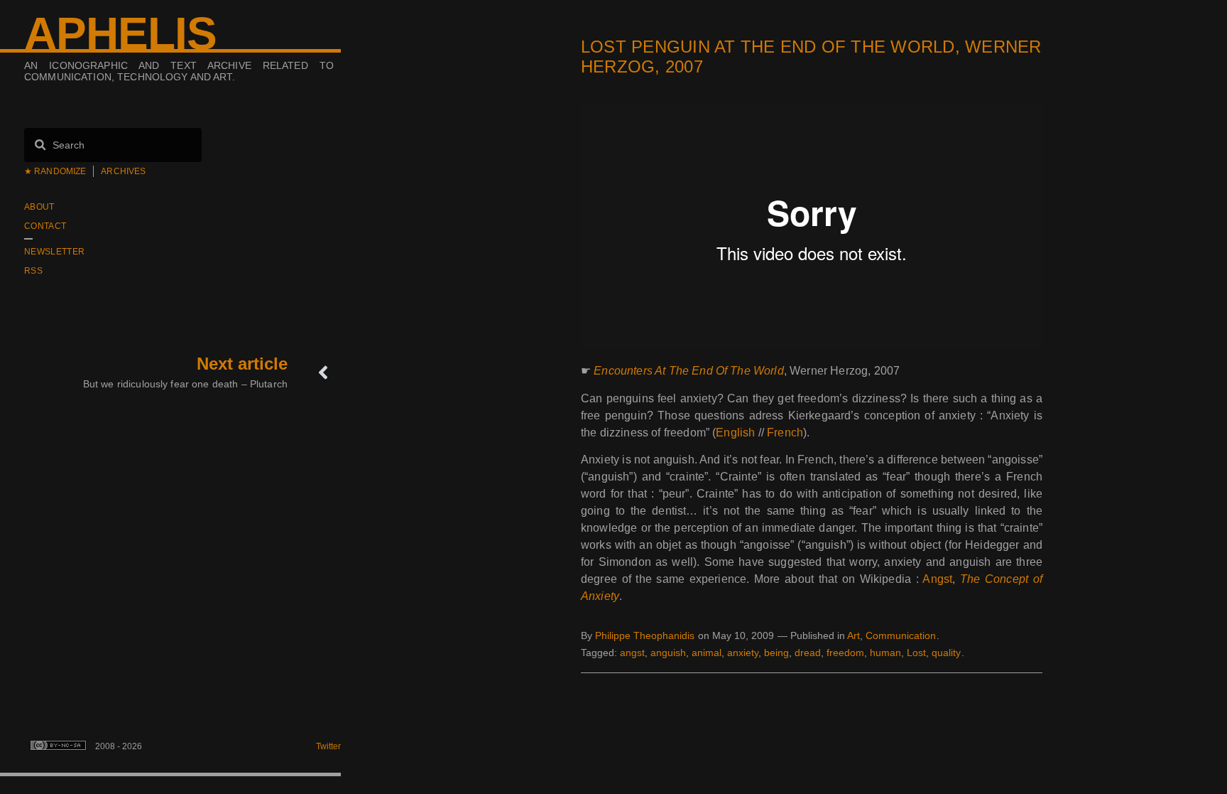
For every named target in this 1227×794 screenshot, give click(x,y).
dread (808, 652)
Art (853, 635)
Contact (45, 226)
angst (632, 652)
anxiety (742, 652)
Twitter (328, 746)
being (776, 652)
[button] (584, 693)
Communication (901, 635)
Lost (916, 652)
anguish (668, 652)
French (785, 432)
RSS (33, 271)
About (39, 207)
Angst (937, 579)
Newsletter (54, 252)
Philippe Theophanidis (644, 635)
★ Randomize (55, 171)
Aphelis (120, 33)
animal (706, 652)
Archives (123, 171)
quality (946, 652)
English (735, 432)
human (885, 652)
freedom (845, 652)
